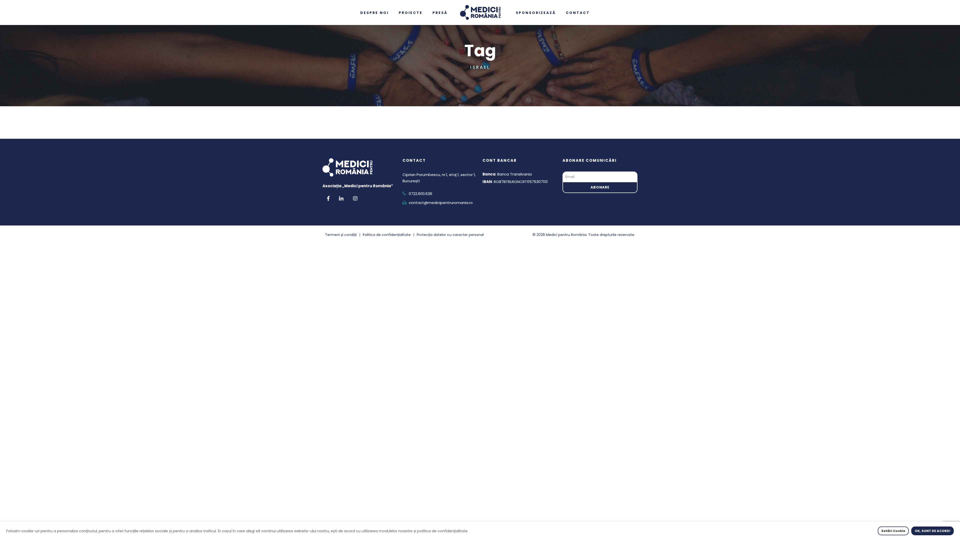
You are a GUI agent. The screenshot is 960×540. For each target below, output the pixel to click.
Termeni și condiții (341, 234)
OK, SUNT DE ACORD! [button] (932, 530)
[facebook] (328, 198)
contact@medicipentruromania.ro (441, 202)
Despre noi (379, 12)
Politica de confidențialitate (387, 234)
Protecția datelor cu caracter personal (450, 234)
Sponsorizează (541, 12)
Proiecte (416, 12)
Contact (583, 12)
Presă (445, 12)
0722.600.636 (420, 193)
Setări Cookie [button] (893, 530)
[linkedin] (341, 198)
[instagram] (355, 198)
